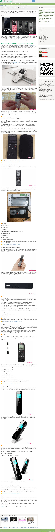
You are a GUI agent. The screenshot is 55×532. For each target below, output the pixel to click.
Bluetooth (41, 83)
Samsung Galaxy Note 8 (48, 95)
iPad (48, 90)
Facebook (7, 3)
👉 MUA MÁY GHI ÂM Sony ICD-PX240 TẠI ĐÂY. (10, 244)
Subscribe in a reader (51, 531)
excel (48, 84)
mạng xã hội (41, 94)
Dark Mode (45, 84)
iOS (46, 90)
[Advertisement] (5, 511)
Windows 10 (46, 98)
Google (41, 88)
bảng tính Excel (46, 83)
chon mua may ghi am (15, 527)
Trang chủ (39, 529)
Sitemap (53, 529)
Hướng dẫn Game (43, 33)
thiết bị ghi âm (16, 62)
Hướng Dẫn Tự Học (43, 35)
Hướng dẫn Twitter (43, 36)
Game (16, 3)
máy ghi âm (22, 527)
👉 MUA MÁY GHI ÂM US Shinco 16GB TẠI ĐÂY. (10, 493)
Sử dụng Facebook (46, 96)
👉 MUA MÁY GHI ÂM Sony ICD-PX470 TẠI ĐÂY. (10, 383)
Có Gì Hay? (2, 5)
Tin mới (2, 3)
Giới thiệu (43, 529)
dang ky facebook (41, 84)
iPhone (50, 90)
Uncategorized (42, 42)
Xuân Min (18, 45)
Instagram (43, 90)
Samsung (42, 95)
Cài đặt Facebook (51, 83)
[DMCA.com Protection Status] (44, 531)
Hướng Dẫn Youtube (43, 39)
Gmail (12, 3)
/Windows (41, 81)
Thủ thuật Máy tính (43, 41)
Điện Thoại (21, 3)
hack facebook (50, 88)
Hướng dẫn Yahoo (43, 38)
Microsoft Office (45, 93)
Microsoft (44, 91)
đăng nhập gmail (51, 99)
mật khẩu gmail (45, 94)
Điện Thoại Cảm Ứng (43, 29)
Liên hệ (46, 529)
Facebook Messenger (47, 85)
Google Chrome (45, 88)
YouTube (41, 99)
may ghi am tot (27, 527)
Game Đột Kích (51, 86)
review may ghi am (34, 527)
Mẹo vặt (6, 5)
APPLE (51, 81)
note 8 (48, 94)
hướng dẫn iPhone (43, 89)
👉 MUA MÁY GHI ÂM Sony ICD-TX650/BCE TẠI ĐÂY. (11, 321)
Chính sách (50, 529)
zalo (43, 99)
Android (46, 82)
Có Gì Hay (6, 1)
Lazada (53, 90)
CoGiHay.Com (32, 45)
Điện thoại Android (46, 99)
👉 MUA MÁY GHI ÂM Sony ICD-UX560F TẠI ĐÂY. (10, 162)
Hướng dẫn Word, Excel (44, 37)
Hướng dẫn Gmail (43, 34)
